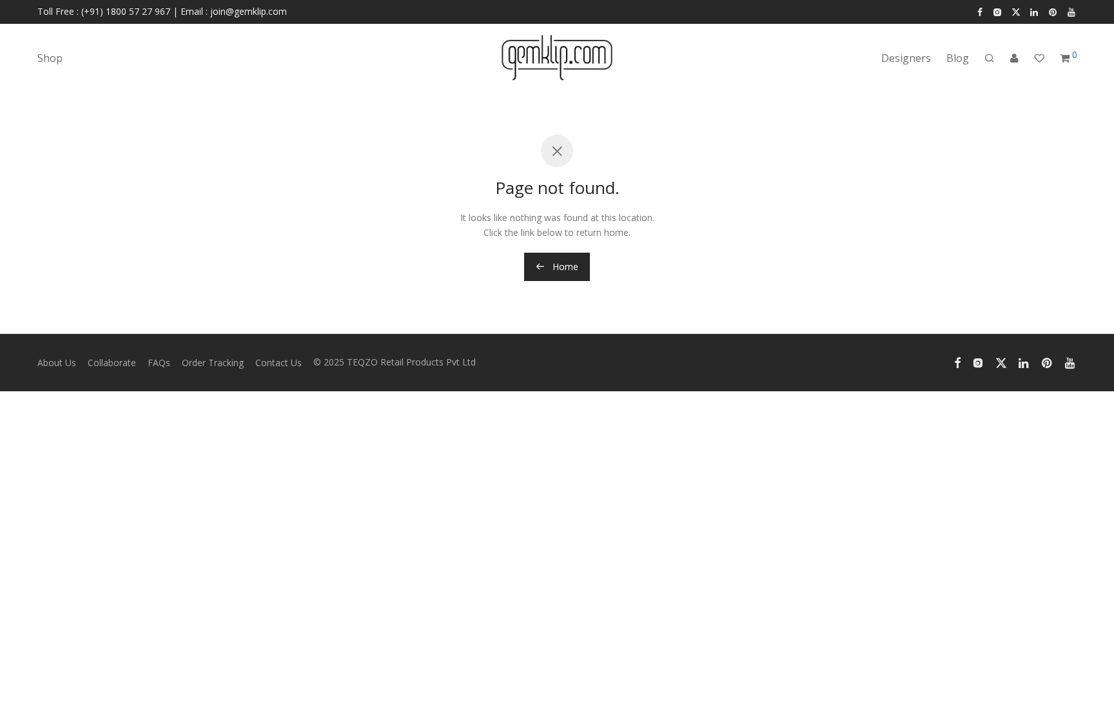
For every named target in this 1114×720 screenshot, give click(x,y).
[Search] (989, 58)
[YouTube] (1072, 11)
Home (564, 266)
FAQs (159, 362)
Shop (50, 58)
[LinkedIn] (1034, 11)
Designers (906, 58)
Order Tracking (213, 362)
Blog (957, 58)
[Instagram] (997, 11)
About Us (56, 362)
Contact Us (278, 362)
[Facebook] (979, 11)
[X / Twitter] (1016, 11)
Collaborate (112, 362)
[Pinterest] (1053, 11)
